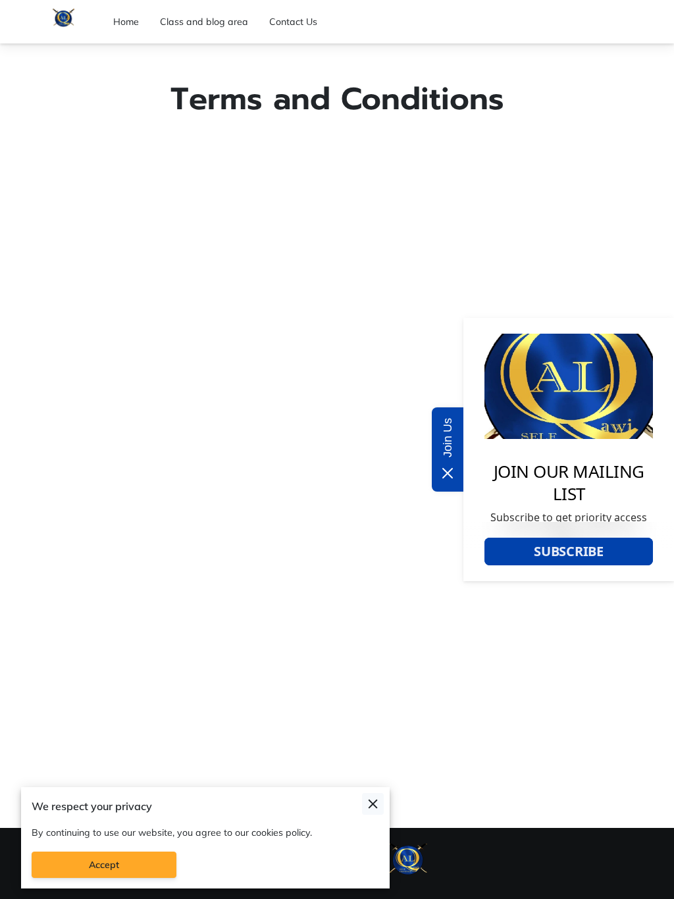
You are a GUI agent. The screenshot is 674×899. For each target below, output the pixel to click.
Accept (104, 865)
